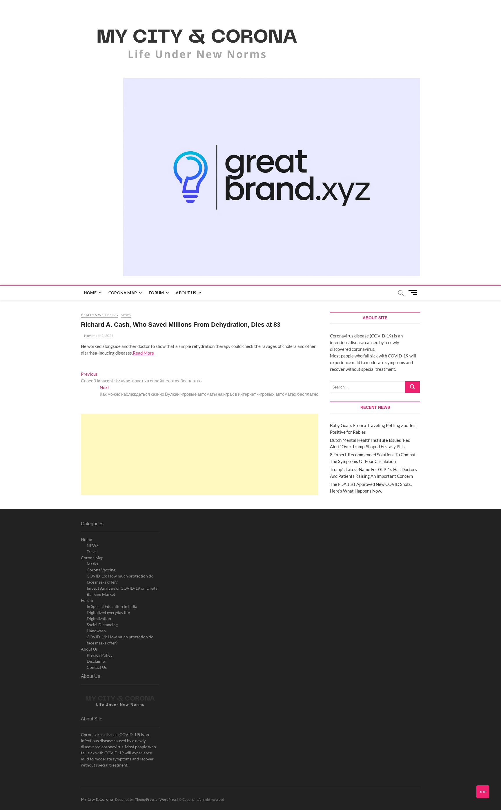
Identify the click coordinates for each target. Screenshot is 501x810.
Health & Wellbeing (99, 315)
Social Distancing (102, 624)
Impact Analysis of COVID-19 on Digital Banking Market (123, 591)
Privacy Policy (99, 655)
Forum (156, 292)
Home (90, 292)
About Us (186, 292)
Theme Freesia (146, 799)
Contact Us (97, 667)
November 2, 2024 (98, 335)
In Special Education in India (112, 606)
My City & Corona (97, 799)
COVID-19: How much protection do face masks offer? (120, 578)
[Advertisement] (199, 454)
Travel (92, 551)
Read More (143, 352)
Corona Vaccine (101, 569)
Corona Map (122, 292)
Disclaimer (96, 661)
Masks (92, 563)
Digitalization (99, 618)
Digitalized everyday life (108, 612)
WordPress (168, 799)
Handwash (96, 630)
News (126, 315)
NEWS (92, 545)
